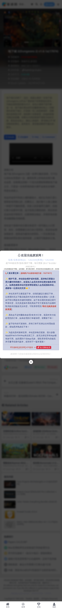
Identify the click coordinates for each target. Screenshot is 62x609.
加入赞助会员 (45, 347)
